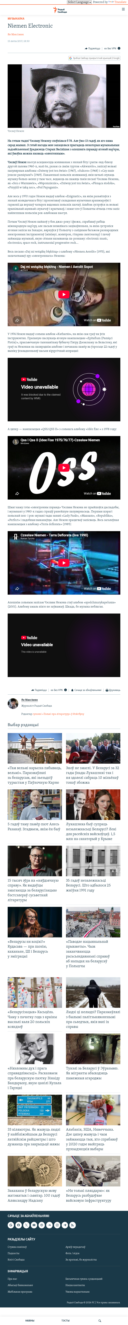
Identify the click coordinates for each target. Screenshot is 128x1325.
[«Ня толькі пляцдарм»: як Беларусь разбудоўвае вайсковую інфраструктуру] (93, 1171)
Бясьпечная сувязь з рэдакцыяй (84, 1279)
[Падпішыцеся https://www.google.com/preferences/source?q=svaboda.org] (11, 1225)
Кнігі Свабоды (16, 1259)
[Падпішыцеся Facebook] (18, 1225)
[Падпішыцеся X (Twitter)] (26, 1225)
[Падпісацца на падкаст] (41, 1225)
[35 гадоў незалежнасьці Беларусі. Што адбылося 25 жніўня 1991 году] (93, 861)
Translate (120, 2)
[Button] (92, 48)
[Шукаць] (100, 1321)
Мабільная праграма (20, 1291)
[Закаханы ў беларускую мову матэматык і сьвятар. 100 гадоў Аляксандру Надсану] (35, 1171)
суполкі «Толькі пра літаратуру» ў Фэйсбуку (58, 714)
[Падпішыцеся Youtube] (34, 1225)
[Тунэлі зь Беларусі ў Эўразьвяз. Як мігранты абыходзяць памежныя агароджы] (93, 1049)
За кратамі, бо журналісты (81, 1259)
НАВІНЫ (29, 1320)
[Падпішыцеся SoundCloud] (49, 1225)
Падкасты (13, 1253)
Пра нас (12, 1279)
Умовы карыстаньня (78, 1291)
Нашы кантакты (75, 1285)
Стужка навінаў (17, 1247)
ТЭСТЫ (66, 1320)
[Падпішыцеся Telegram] (65, 1225)
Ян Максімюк (16, 34)
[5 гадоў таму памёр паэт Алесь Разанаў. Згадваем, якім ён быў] (35, 804)
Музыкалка (16, 18)
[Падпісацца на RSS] (72, 1225)
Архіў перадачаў (75, 1247)
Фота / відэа (73, 1253)
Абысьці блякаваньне (20, 1285)
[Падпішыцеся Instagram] (57, 1225)
